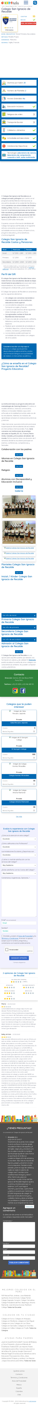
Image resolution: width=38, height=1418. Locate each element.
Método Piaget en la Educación (12, 1354)
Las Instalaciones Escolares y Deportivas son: (17, 851)
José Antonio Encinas (16, 1305)
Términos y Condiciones (9, 938)
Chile (19, 1395)
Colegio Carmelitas (27, 1300)
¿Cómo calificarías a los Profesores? (14, 843)
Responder (29, 1206)
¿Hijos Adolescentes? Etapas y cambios (15, 1357)
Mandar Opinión (19, 958)
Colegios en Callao (8, 1328)
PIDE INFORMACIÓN (28, 23)
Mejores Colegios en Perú (11, 6)
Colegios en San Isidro (9, 1326)
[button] (26, 2)
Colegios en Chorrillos (25, 1326)
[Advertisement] (19, 58)
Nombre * (6, 1243)
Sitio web (6, 1255)
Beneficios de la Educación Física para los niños (18, 1355)
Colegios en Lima (7, 1323)
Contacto (19, 1374)
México (19, 1385)
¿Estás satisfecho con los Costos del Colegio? (17, 870)
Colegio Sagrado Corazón (10, 1300)
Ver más (19, 455)
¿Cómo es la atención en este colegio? (15, 835)
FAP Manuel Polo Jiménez (10, 1296)
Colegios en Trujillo (22, 1328)
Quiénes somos (19, 1371)
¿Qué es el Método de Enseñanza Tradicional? (16, 1345)
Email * (5, 1249)
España (19, 1388)
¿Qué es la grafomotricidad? (11, 1342)
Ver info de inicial (19, 615)
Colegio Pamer (25, 1298)
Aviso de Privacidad (25, 936)
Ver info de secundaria (19, 639)
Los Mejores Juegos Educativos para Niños (17, 1359)
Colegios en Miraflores (9, 1321)
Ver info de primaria (19, 627)
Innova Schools (14, 1298)
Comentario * (7, 1221)
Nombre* (4, 928)
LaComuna (32, 1401)
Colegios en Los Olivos (22, 1323)
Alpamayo (25, 1303)
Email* (8, 920)
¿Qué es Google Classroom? (21, 1351)
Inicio (3, 6)
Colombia (19, 1391)
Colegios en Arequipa (22, 1319)
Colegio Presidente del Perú (11, 1303)
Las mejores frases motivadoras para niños (17, 1348)
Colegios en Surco (7, 1319)
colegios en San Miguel (26, 1321)
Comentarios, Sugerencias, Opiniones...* (15, 878)
